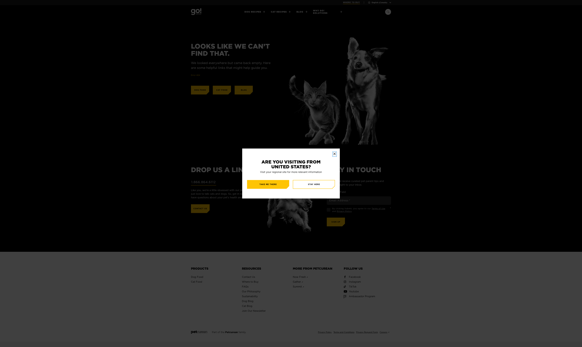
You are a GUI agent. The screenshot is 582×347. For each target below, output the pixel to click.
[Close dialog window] (334, 154)
